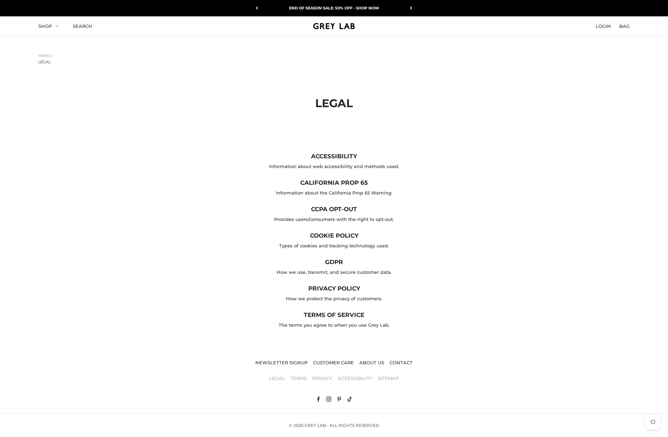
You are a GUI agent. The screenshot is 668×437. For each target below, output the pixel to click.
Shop (45, 26)
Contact (401, 362)
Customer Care (333, 362)
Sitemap (388, 378)
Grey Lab (315, 425)
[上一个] (257, 8)
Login (603, 26)
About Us (371, 362)
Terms (299, 378)
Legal (44, 61)
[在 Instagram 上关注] (329, 399)
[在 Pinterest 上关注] (339, 399)
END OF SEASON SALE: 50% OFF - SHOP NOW (334, 8)
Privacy (322, 378)
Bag (624, 26)
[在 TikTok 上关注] (350, 399)
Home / (45, 55)
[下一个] (411, 8)
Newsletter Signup (281, 362)
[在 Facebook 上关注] (318, 399)
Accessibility (355, 378)
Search (82, 26)
